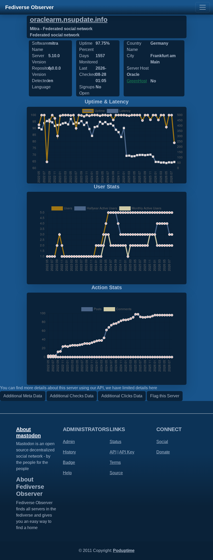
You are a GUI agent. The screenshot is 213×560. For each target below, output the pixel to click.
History (69, 452)
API (113, 452)
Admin (69, 441)
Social (162, 441)
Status (115, 441)
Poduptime (124, 550)
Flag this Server (164, 396)
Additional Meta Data (22, 396)
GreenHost (137, 81)
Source (116, 473)
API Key (126, 452)
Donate (163, 452)
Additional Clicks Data (121, 396)
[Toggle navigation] (202, 7)
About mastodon (28, 432)
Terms (115, 462)
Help (67, 473)
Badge (69, 462)
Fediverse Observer (29, 7)
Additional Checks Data (72, 396)
